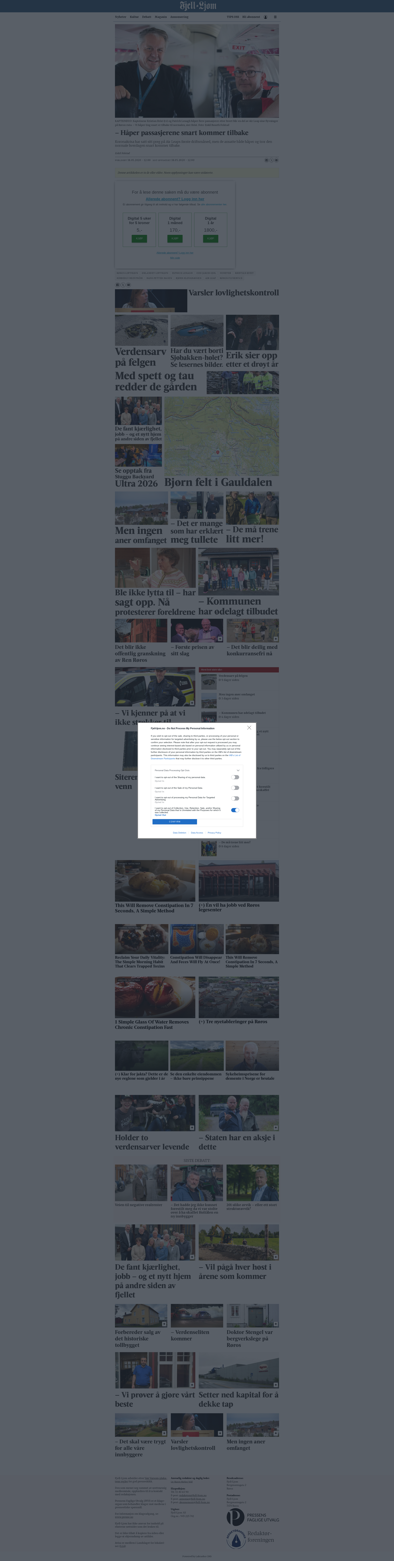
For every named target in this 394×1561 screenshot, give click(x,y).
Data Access (197, 832)
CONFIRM (175, 822)
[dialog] (197, 781)
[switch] (235, 777)
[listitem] (197, 770)
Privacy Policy (214, 832)
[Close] (250, 729)
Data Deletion (179, 832)
